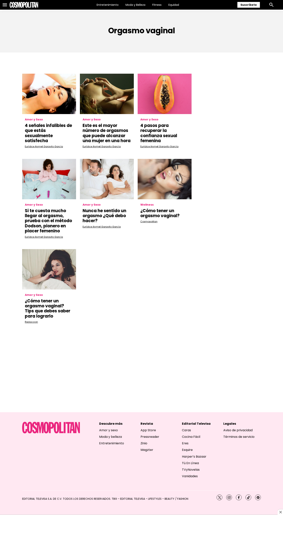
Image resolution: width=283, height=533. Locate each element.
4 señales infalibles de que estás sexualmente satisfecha (48, 133)
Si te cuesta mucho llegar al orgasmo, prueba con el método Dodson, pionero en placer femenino (48, 221)
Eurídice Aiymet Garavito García (44, 146)
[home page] (24, 5)
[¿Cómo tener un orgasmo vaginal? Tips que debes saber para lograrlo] (49, 269)
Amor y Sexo (34, 119)
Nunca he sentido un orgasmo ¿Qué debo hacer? (104, 216)
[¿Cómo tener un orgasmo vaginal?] (165, 179)
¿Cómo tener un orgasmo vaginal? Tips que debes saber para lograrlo (47, 308)
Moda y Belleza (135, 5)
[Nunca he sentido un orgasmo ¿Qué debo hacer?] (107, 179)
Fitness (157, 5)
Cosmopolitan (148, 221)
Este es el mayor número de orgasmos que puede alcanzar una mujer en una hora (107, 133)
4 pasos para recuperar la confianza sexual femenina (158, 133)
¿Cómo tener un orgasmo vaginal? (160, 213)
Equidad (173, 5)
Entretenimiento (108, 5)
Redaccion (31, 322)
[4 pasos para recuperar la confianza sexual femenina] (165, 94)
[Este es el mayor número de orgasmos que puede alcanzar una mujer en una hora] (107, 94)
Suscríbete (248, 5)
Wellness (147, 204)
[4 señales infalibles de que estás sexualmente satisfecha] (49, 94)
